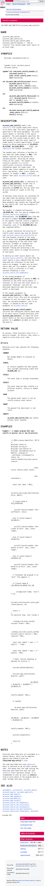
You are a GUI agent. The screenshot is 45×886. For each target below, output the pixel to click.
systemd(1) (7, 790)
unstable (24, 852)
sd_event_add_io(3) (24, 792)
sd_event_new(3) (30, 790)
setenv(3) (6, 773)
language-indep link (28, 822)
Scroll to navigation (10, 20)
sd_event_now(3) (9, 792)
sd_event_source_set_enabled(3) (15, 214)
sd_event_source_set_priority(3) (20, 235)
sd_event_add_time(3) (11, 794)
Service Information (13, 9)
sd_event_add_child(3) (12, 800)
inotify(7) (7, 127)
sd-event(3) (17, 790)
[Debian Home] (2, 4)
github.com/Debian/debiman (26, 880)
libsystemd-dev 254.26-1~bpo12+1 (26, 866)
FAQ (28, 4)
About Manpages (18, 4)
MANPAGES (9, 0)
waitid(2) (34, 811)
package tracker (26, 825)
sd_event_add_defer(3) (12, 798)
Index (8, 4)
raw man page (26, 828)
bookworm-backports (13, 12)
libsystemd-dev (25, 12)
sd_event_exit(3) (25, 175)
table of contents (28, 833)
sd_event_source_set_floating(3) (16, 811)
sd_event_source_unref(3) (13, 258)
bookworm (24, 842)
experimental (25, 855)
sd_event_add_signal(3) (12, 796)
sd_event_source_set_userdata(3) (16, 807)
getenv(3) (31, 764)
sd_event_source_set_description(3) (17, 809)
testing (23, 849)
